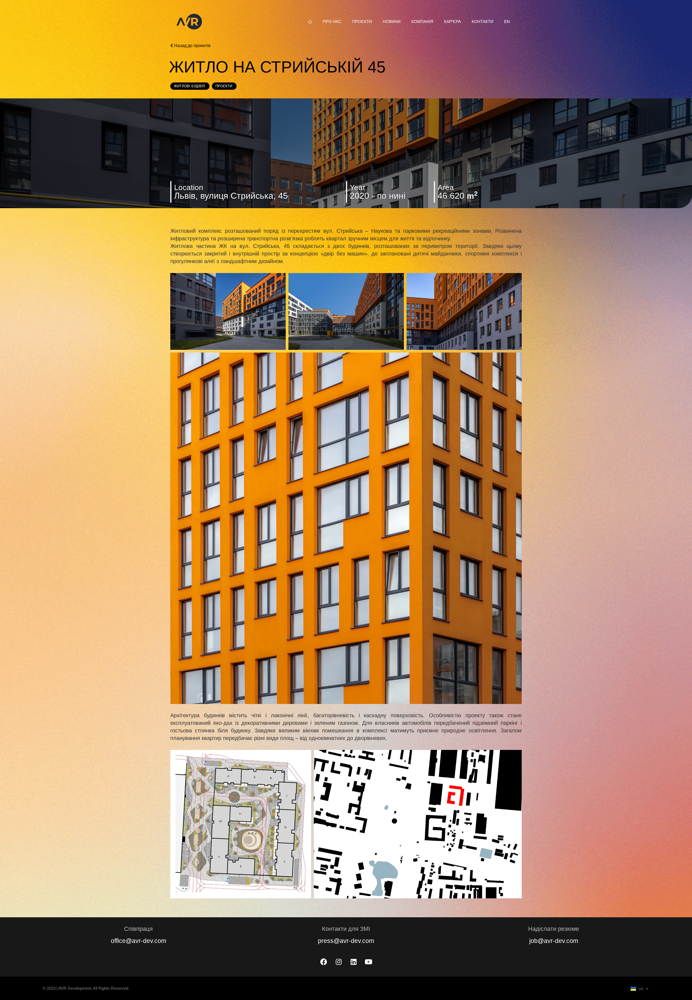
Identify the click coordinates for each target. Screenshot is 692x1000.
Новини (392, 21)
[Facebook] (324, 961)
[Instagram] (338, 961)
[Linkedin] (353, 961)
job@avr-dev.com (553, 940)
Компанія (422, 21)
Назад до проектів (192, 45)
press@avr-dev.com (346, 940)
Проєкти (362, 21)
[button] (228, 311)
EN (507, 21)
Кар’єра (452, 21)
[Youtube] (368, 961)
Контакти (482, 21)
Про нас (332, 21)
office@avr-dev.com (138, 940)
